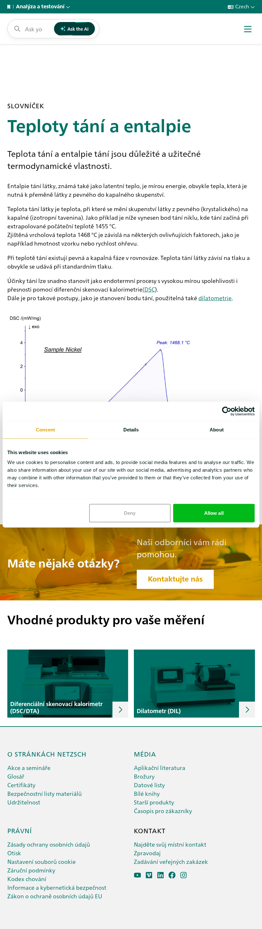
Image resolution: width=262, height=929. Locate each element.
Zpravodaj (147, 853)
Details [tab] (131, 429)
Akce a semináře (28, 768)
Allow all (214, 513)
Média (145, 753)
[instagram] (183, 875)
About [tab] (217, 429)
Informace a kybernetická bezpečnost (56, 887)
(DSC (149, 289)
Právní (19, 830)
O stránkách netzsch (47, 753)
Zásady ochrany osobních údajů (48, 844)
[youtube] (137, 875)
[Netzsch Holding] (10, 7)
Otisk (14, 853)
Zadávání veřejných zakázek (171, 861)
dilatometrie (215, 298)
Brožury (144, 776)
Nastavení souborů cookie (41, 861)
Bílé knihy (147, 793)
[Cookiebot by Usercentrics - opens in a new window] (227, 411)
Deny (129, 513)
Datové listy (149, 785)
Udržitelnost (23, 802)
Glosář (15, 776)
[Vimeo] (149, 875)
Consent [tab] (45, 429)
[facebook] (172, 875)
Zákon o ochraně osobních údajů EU (54, 896)
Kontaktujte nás (175, 579)
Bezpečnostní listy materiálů (44, 793)
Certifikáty (21, 785)
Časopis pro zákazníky (163, 811)
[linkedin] (160, 875)
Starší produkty (154, 802)
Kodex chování (26, 879)
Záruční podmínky (31, 870)
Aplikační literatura (159, 768)
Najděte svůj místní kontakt (170, 844)
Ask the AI (78, 29)
